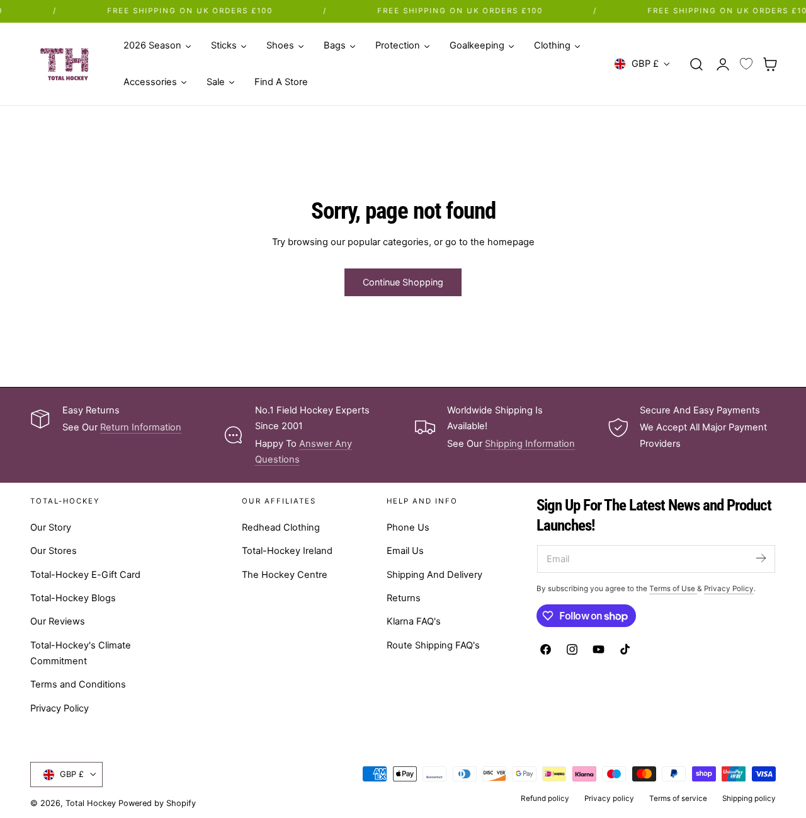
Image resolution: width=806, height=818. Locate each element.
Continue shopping (403, 282)
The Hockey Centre (284, 574)
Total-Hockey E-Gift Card (85, 574)
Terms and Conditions (78, 685)
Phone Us (408, 527)
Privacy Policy (59, 708)
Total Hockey (90, 803)
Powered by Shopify (157, 803)
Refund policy (545, 798)
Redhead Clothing (281, 527)
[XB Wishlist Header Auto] (746, 64)
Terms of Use (673, 588)
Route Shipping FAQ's (433, 645)
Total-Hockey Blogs (73, 598)
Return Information (140, 427)
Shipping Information (530, 443)
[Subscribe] (761, 558)
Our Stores (53, 551)
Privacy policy (609, 798)
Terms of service (678, 798)
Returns (404, 598)
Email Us (405, 551)
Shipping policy (749, 798)
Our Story (50, 527)
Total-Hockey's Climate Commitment (80, 653)
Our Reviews (57, 622)
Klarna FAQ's (414, 622)
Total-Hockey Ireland (287, 551)
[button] (696, 63)
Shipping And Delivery (434, 574)
